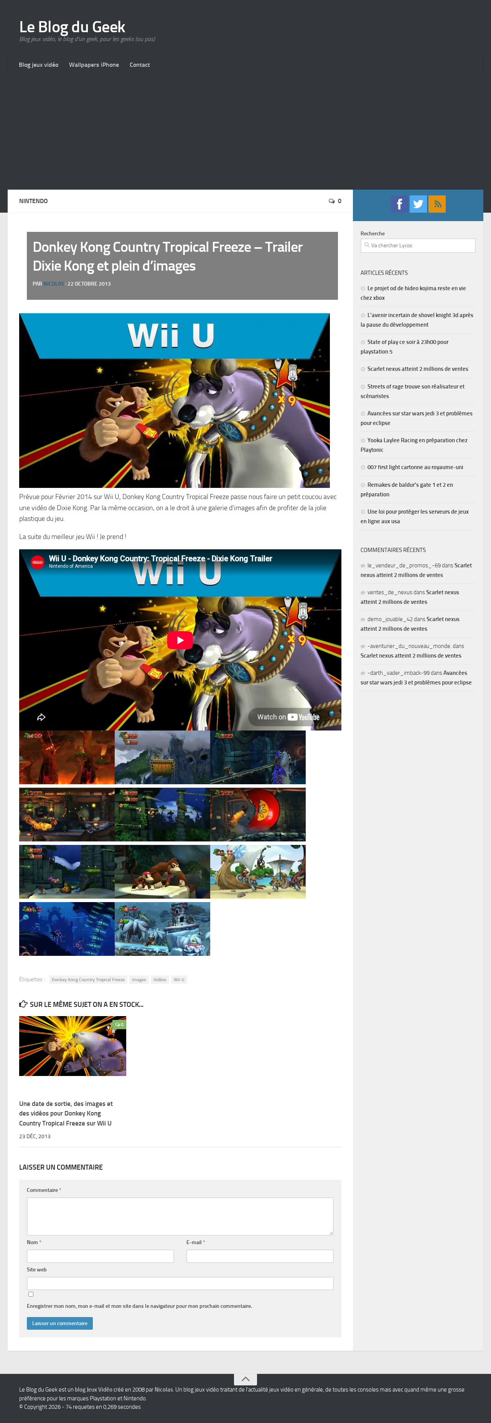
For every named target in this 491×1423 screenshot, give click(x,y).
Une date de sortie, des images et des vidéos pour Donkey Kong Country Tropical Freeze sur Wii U (66, 1113)
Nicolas (53, 284)
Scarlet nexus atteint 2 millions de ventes (417, 368)
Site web (37, 1269)
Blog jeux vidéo (38, 64)
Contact (140, 64)
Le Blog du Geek (72, 26)
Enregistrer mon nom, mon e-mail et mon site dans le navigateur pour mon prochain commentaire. (139, 1306)
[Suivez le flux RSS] (437, 210)
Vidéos (159, 979)
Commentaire (44, 1190)
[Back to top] (245, 1379)
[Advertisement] (245, 132)
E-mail (195, 1242)
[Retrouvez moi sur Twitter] (418, 210)
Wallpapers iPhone (94, 64)
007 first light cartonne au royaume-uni (415, 467)
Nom (34, 1242)
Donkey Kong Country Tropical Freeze (88, 979)
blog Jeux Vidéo (93, 1389)
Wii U (179, 979)
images (139, 979)
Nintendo (33, 201)
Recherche (373, 233)
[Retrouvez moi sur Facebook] (399, 210)
